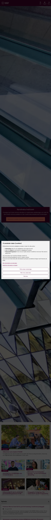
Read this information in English (10, 265)
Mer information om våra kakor (10, 263)
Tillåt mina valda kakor (25, 272)
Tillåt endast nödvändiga (26, 269)
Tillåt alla (25, 276)
